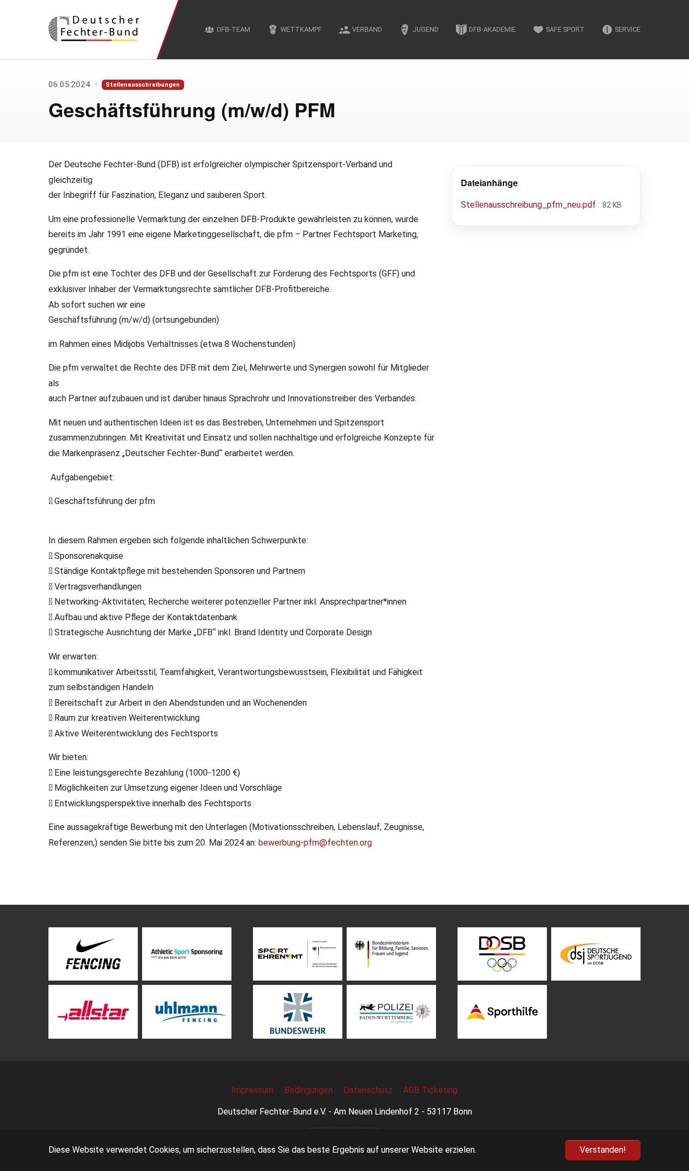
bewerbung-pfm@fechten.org (315, 843)
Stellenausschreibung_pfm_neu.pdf (529, 205)
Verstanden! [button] (603, 1150)
